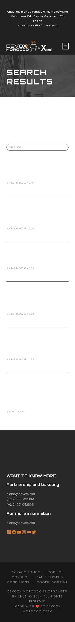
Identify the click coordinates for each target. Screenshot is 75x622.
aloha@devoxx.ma (20, 494)
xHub (22, 596)
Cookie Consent (52, 582)
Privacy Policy (25, 572)
